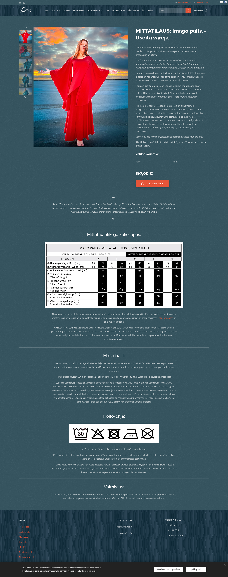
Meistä (22, 547)
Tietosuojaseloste (27, 557)
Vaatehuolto (24, 532)
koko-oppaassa (165, 318)
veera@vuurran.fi (184, 2)
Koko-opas (24, 527)
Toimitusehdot (25, 552)
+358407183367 (203, 2)
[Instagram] (24, 2)
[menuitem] (53, 10)
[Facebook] (20, 2)
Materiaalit (23, 537)
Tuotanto (23, 542)
